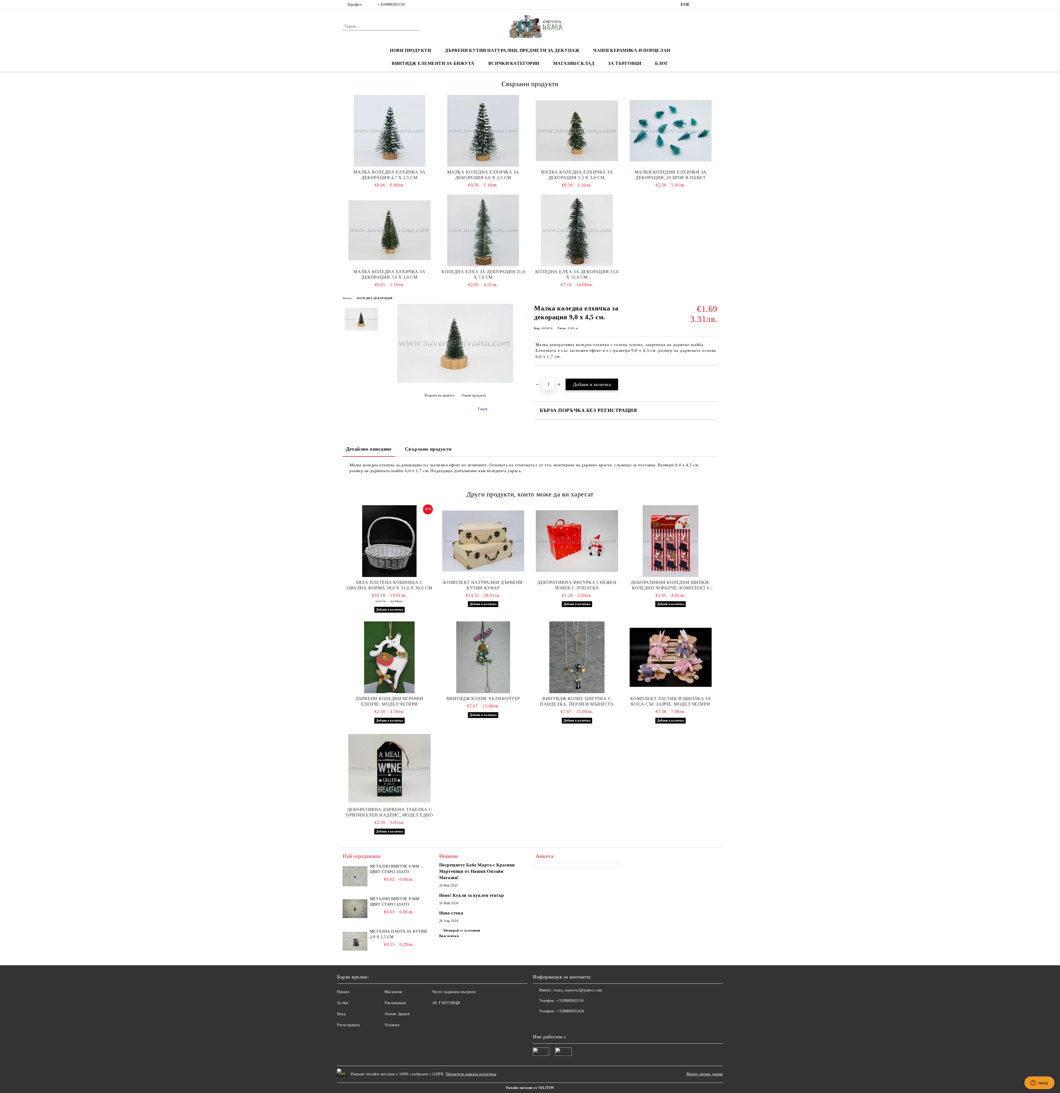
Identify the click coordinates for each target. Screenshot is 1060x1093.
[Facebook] (698, 5)
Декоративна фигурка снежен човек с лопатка (577, 585)
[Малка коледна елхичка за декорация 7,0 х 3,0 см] (389, 230)
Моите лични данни (705, 1074)
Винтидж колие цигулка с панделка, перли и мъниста (577, 701)
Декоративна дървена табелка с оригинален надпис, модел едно (389, 812)
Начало (347, 298)
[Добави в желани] (545, 374)
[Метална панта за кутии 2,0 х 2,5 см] (355, 941)
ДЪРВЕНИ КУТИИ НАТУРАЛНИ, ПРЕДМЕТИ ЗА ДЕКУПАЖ (512, 50)
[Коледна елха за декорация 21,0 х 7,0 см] (483, 230)
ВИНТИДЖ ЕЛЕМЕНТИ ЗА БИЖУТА (433, 63)
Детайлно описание (369, 449)
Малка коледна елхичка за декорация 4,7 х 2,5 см (389, 175)
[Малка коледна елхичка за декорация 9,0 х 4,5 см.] (455, 381)
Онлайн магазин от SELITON (530, 1088)
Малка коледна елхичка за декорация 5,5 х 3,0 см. (577, 175)
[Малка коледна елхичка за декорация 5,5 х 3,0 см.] (577, 131)
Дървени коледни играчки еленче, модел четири (389, 701)
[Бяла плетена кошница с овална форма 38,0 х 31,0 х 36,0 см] (389, 541)
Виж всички (449, 936)
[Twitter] (706, 5)
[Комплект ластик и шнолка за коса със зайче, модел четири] (671, 657)
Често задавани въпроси (454, 992)
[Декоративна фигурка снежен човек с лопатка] (577, 541)
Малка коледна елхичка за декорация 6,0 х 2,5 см (483, 175)
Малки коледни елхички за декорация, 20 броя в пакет (671, 175)
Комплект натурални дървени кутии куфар (483, 585)
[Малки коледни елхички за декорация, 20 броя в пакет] (671, 131)
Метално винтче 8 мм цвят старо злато (394, 901)
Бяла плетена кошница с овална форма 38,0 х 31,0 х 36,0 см (389, 585)
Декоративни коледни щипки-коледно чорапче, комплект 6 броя (670, 585)
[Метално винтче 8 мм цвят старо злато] (355, 908)
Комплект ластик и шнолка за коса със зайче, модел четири (670, 701)
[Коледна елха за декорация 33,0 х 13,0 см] (577, 230)
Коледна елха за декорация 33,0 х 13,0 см (577, 274)
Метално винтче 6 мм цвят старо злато (394, 869)
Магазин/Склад (573, 63)
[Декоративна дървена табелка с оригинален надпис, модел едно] (389, 768)
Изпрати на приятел (440, 395)
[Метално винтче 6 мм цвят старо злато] (355, 876)
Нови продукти (410, 50)
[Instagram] (714, 5)
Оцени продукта (474, 395)
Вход (341, 1014)
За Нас (343, 1003)
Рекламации (395, 1003)
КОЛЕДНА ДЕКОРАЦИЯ (375, 298)
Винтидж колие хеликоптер (483, 698)
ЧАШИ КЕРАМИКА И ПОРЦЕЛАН (631, 50)
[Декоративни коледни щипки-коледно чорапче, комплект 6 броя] (671, 541)
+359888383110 (391, 4)
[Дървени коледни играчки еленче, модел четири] (389, 657)
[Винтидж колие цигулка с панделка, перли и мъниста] (577, 657)
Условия (392, 1025)
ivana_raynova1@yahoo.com (577, 990)
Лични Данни (397, 1014)
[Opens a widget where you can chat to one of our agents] (1039, 1083)
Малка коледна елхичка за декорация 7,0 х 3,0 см (389, 274)
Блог (661, 63)
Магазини (393, 992)
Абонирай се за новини (461, 930)
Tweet (483, 409)
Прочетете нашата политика (471, 1074)
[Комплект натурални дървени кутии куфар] (483, 541)
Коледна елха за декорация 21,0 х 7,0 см (483, 274)
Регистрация (348, 1025)
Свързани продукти (428, 449)
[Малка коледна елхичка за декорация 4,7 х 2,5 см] (389, 131)
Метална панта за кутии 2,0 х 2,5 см (398, 934)
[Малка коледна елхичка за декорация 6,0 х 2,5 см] (483, 131)
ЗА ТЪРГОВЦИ (624, 63)
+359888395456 (570, 1011)
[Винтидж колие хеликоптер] (483, 657)
